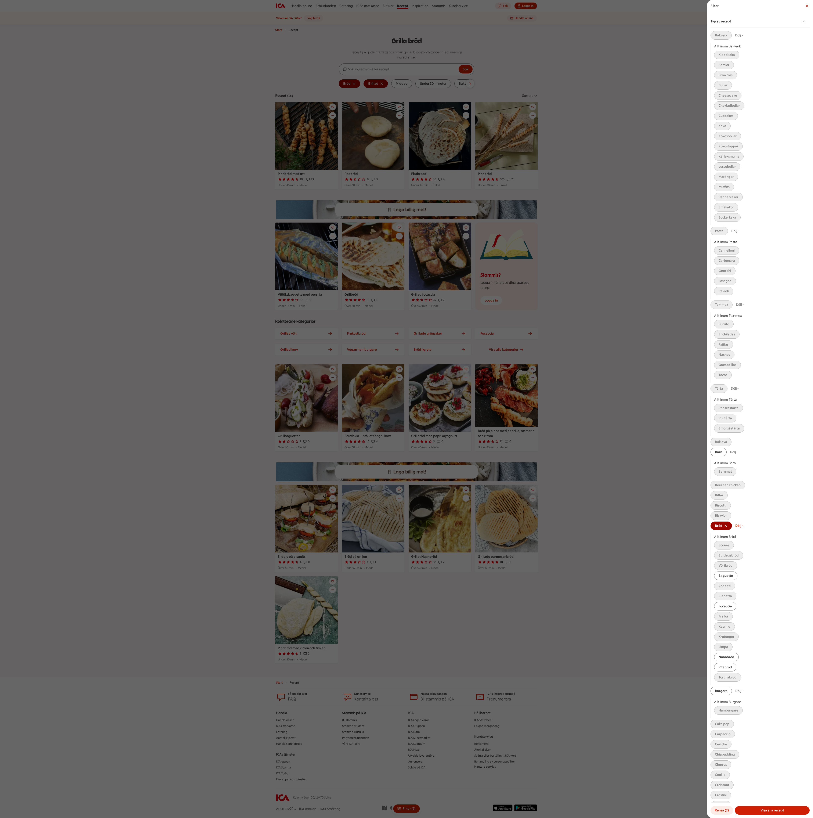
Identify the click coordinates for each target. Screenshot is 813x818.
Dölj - (739, 35)
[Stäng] (807, 6)
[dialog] (760, 409)
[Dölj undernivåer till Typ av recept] (805, 21)
